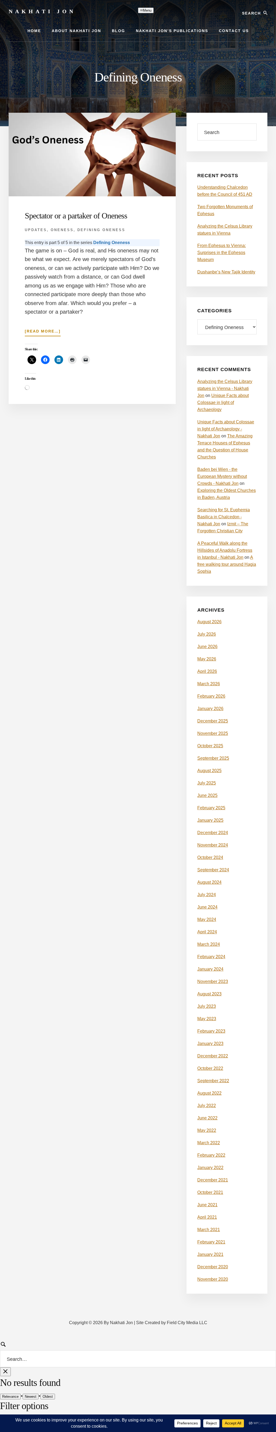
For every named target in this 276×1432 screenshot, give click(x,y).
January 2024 (210, 969)
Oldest (48, 1397)
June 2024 (207, 907)
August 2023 (209, 994)
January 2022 (210, 1167)
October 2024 (210, 857)
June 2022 (207, 1118)
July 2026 (206, 634)
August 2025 (209, 770)
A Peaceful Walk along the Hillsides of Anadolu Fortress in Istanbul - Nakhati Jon (224, 550)
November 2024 (212, 845)
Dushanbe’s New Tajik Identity (226, 272)
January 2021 (210, 1254)
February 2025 (211, 808)
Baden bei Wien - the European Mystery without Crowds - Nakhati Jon (222, 476)
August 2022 (209, 1093)
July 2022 (206, 1105)
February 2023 (211, 1031)
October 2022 (210, 1068)
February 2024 (211, 956)
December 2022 (212, 1056)
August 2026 (209, 621)
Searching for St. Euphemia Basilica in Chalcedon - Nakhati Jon (223, 517)
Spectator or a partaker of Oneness (76, 215)
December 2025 (212, 721)
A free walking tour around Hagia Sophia (226, 564)
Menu (147, 10)
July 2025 (206, 783)
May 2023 (206, 1018)
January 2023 (210, 1043)
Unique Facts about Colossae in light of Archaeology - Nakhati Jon (225, 429)
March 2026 (208, 683)
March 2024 (208, 944)
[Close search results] (5, 1371)
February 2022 (211, 1155)
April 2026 (207, 671)
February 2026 (211, 696)
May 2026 (206, 659)
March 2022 (208, 1142)
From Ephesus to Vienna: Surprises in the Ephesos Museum (221, 252)
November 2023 (212, 981)
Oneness (62, 230)
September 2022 (213, 1080)
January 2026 (210, 708)
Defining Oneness (101, 230)
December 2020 (212, 1267)
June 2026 (207, 646)
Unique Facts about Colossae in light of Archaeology (223, 402)
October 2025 (210, 746)
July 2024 (206, 894)
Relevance (10, 1397)
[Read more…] (43, 333)
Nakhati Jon (42, 11)
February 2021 (211, 1242)
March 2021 (208, 1229)
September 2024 (213, 870)
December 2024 (212, 832)
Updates (36, 230)
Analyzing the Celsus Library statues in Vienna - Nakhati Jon (224, 388)
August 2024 (209, 882)
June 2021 (207, 1205)
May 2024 (206, 919)
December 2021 (212, 1180)
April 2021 (207, 1217)
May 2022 (206, 1130)
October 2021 (210, 1192)
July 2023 (206, 1006)
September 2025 (213, 758)
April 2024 (207, 932)
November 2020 (212, 1279)
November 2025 (212, 733)
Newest (30, 1397)
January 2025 (210, 820)
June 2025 (207, 795)
